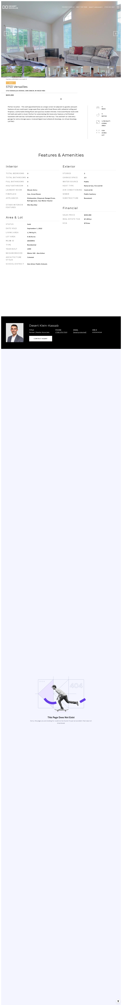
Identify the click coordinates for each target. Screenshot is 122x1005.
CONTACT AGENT (41, 338)
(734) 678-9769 (61, 332)
